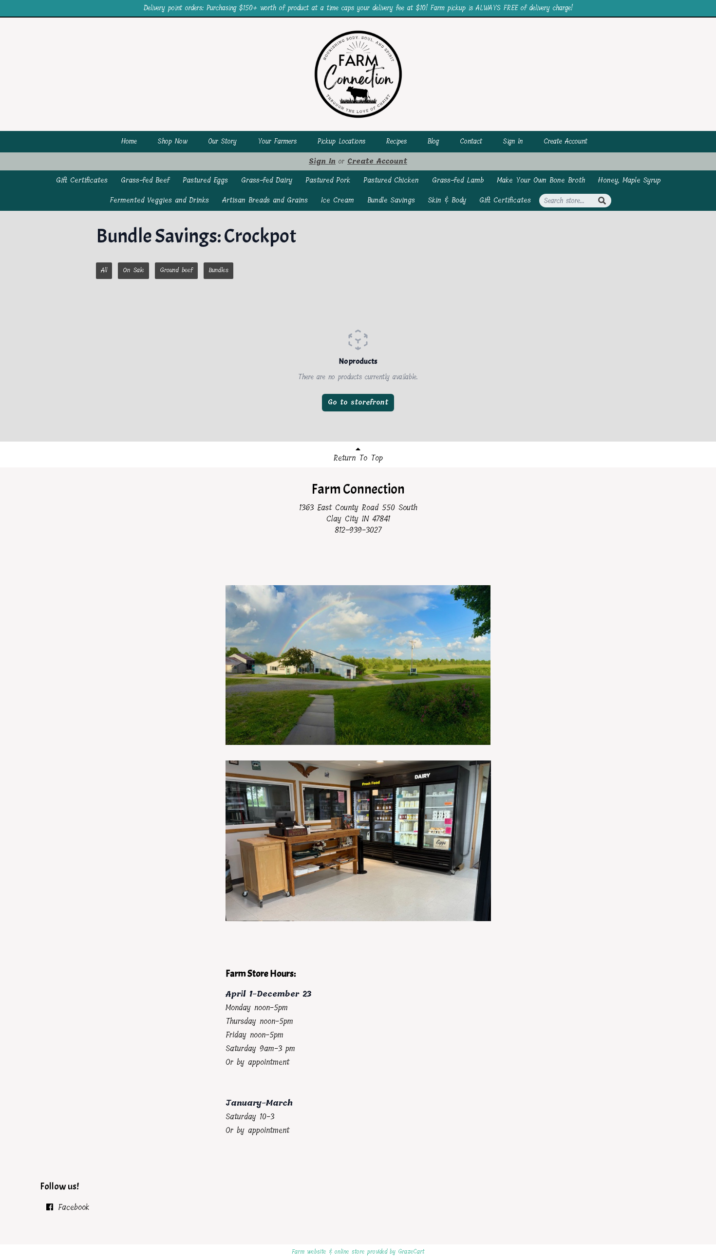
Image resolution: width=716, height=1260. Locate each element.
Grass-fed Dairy (266, 180)
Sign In (513, 141)
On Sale (133, 270)
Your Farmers (277, 141)
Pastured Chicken (391, 180)
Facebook (72, 1207)
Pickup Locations (341, 141)
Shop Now (172, 141)
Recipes (396, 141)
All (104, 270)
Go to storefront (358, 402)
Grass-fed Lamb (458, 180)
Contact (471, 141)
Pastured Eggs (205, 180)
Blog (433, 141)
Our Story (222, 141)
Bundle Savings (391, 200)
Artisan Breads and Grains (265, 200)
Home (129, 141)
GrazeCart (411, 1252)
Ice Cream (337, 200)
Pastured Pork (327, 180)
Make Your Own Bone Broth (541, 180)
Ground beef (176, 270)
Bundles (218, 270)
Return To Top (358, 457)
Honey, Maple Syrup (629, 180)
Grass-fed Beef (145, 180)
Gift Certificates (82, 180)
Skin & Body (447, 200)
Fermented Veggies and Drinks (159, 200)
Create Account (565, 141)
